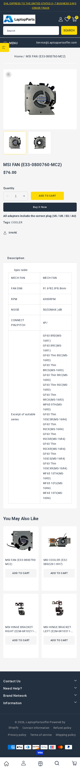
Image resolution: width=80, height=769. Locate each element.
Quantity (8, 188)
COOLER (16, 222)
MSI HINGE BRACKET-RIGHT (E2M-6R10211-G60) (20, 630)
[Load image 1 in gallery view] (14, 142)
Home (18, 56)
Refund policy (62, 727)
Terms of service (41, 734)
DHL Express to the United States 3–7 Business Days (40, 3)
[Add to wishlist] (37, 531)
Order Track (41, 7)
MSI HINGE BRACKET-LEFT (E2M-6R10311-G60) (57, 630)
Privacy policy (17, 734)
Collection (40, 764)
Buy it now (40, 207)
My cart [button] (74, 763)
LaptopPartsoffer (37, 722)
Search (69, 30)
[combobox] (31, 30)
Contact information (36, 727)
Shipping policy (66, 734)
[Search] (57, 763)
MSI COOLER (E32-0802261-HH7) (55, 562)
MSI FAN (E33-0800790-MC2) (20, 562)
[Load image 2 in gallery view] (39, 142)
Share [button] (13, 232)
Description (15, 258)
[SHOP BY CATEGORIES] (4, 47)
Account (23, 763)
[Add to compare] (37, 539)
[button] (74, 19)
